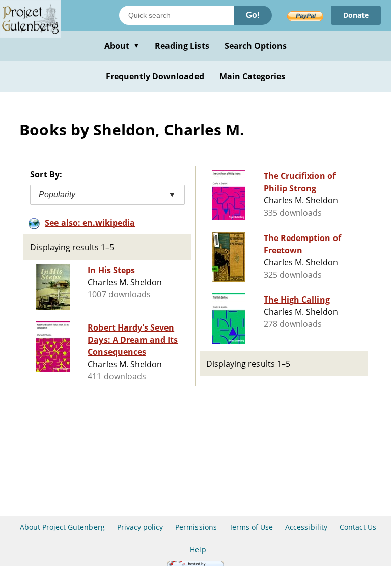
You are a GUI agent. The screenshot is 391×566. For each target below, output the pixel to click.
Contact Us (358, 527)
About (121, 45)
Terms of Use (251, 527)
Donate (356, 15)
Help (198, 549)
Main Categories (252, 76)
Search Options (256, 45)
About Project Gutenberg (62, 527)
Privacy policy (140, 527)
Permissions (195, 527)
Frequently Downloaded (155, 76)
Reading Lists (182, 45)
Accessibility (306, 527)
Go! (253, 15)
